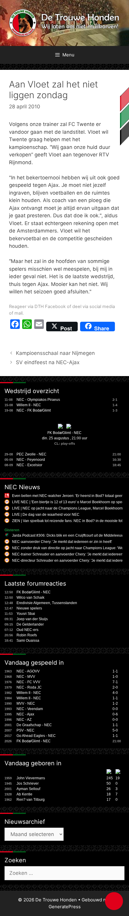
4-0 (115, 693)
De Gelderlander (30, 624)
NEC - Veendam (29, 709)
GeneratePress (65, 906)
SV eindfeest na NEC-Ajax (48, 362)
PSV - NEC (25, 730)
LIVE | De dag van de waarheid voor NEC (46, 514)
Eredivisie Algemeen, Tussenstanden (46, 603)
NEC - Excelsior (29, 465)
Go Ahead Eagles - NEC (36, 736)
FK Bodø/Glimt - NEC (64, 433)
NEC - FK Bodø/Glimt (33, 410)
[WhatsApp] (27, 326)
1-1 (115, 671)
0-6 (115, 714)
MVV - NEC (25, 703)
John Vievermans (30, 778)
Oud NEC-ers (27, 630)
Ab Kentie (24, 794)
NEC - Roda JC (29, 687)
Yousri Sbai (25, 614)
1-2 (115, 703)
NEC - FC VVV (28, 682)
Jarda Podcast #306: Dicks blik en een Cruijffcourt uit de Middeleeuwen (70, 535)
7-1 (115, 682)
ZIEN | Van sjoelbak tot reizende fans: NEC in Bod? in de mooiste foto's (69, 521)
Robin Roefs (26, 635)
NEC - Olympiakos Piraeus (38, 400)
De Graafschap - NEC (34, 725)
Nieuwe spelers (29, 608)
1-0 (115, 677)
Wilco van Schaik (30, 597)
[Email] (39, 326)
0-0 (115, 709)
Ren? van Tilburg (30, 800)
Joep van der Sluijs (32, 619)
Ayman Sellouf (28, 789)
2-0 (115, 687)
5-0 (115, 730)
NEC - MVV (25, 677)
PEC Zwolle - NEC (31, 454)
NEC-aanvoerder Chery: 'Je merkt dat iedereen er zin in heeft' (62, 542)
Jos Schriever (27, 783)
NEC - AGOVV (28, 671)
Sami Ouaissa (27, 640)
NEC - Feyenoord (30, 460)
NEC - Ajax (25, 714)
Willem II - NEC (28, 405)
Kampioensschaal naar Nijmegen (55, 353)
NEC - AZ (24, 720)
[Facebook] (15, 326)
